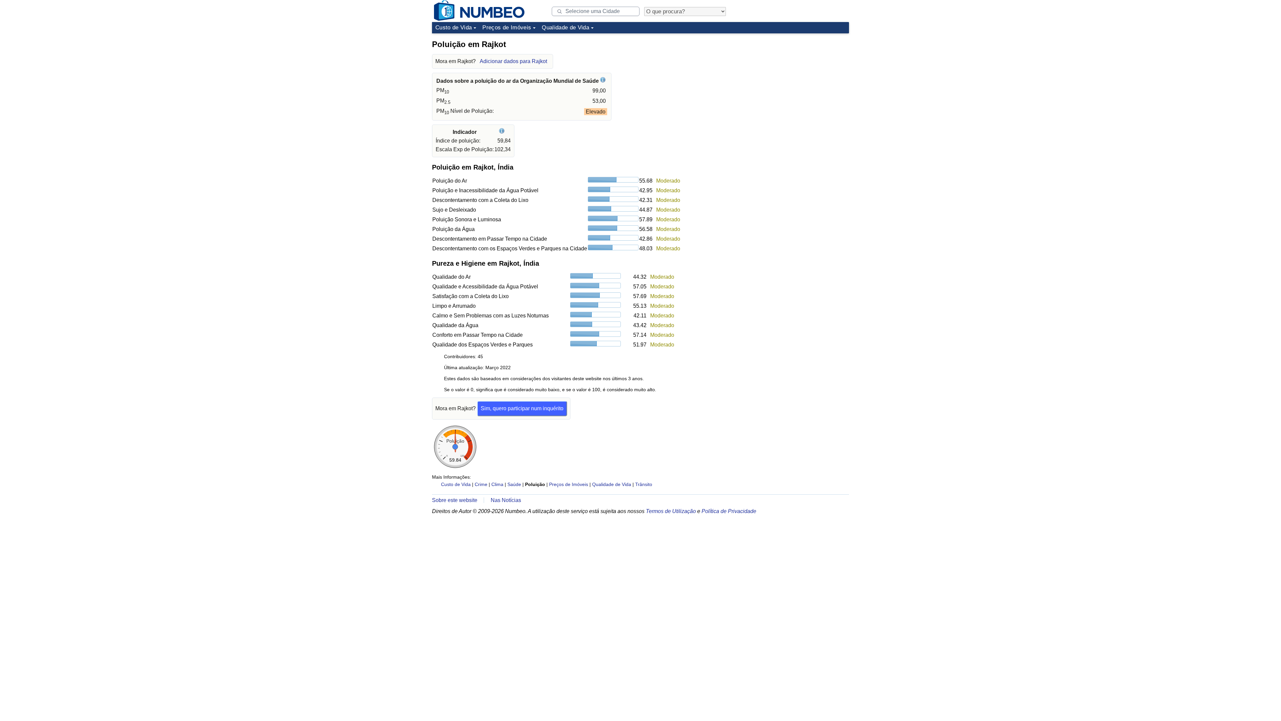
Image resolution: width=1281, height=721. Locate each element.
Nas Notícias (506, 500)
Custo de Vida (453, 27)
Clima (497, 484)
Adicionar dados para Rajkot (513, 61)
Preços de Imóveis (506, 27)
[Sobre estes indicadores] (502, 132)
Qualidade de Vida (565, 27)
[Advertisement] (799, 78)
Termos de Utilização (671, 511)
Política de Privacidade (729, 511)
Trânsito (643, 484)
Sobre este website (454, 500)
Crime (481, 484)
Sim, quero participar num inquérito (522, 408)
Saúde (514, 484)
